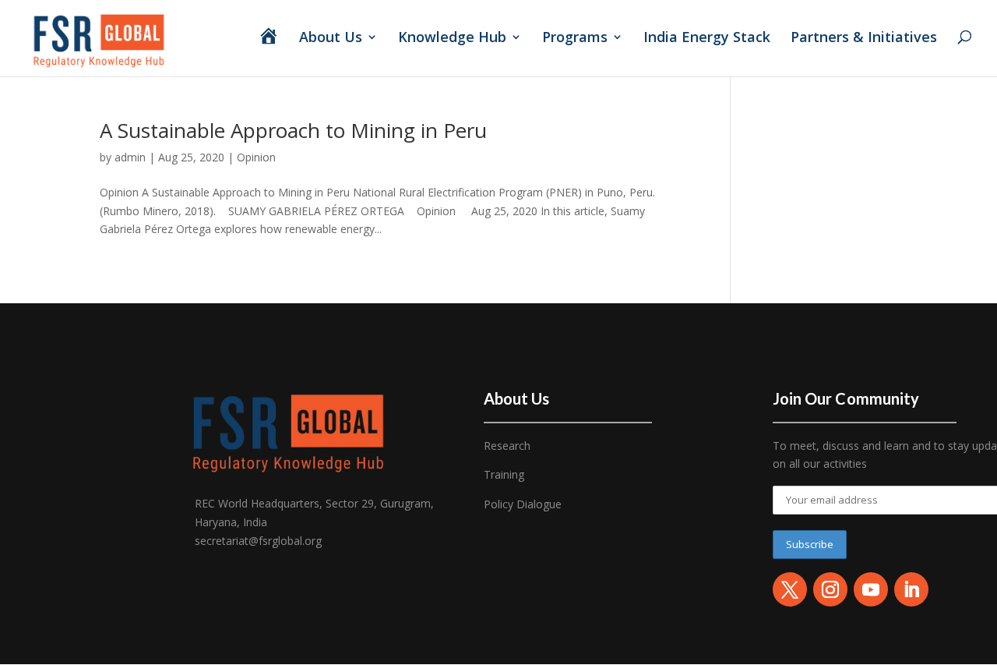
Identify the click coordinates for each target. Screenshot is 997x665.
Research (507, 445)
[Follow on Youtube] (871, 589)
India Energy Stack (706, 38)
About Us (330, 38)
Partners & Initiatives (866, 38)
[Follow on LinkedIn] (911, 589)
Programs (575, 38)
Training (504, 474)
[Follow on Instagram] (830, 589)
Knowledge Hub (452, 38)
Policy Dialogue (523, 504)
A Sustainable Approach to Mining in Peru (293, 130)
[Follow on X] (790, 589)
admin (130, 157)
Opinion (256, 157)
